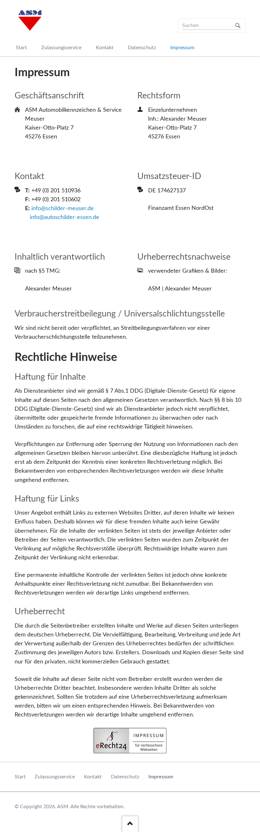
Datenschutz (125, 776)
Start (20, 776)
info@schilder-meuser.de (62, 208)
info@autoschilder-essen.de (64, 217)
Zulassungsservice (55, 776)
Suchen (237, 25)
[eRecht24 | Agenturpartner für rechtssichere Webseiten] (130, 740)
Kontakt (93, 776)
